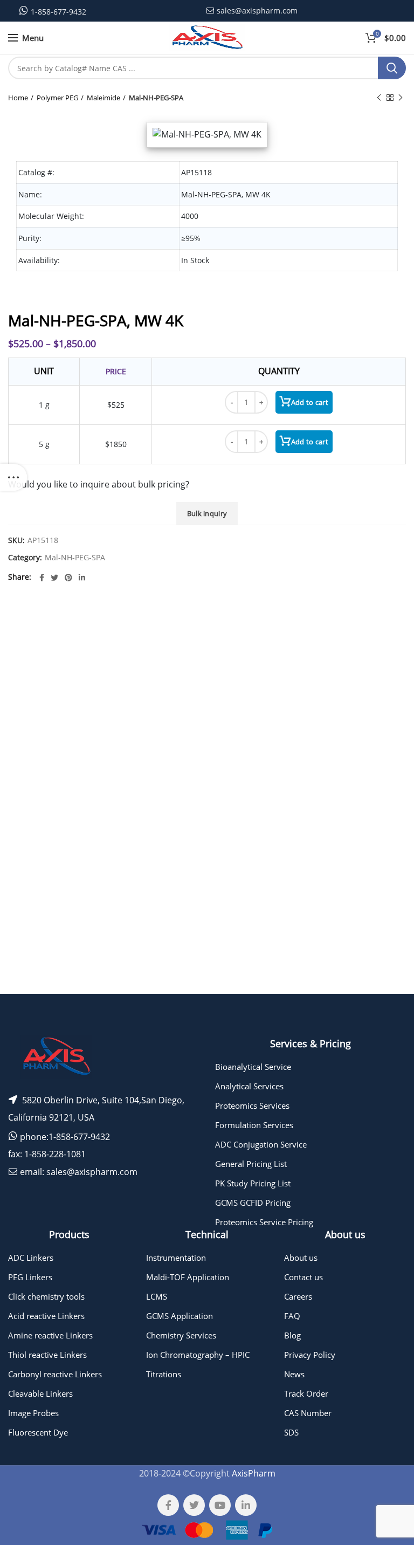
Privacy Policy (309, 1354)
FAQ (292, 1315)
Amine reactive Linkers (50, 1335)
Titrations (163, 1374)
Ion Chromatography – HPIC (198, 1354)
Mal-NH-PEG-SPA (156, 97)
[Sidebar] (13, 477)
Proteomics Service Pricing (264, 1222)
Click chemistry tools (46, 1296)
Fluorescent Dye (38, 1432)
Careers (298, 1296)
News (294, 1374)
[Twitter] (54, 578)
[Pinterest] (68, 578)
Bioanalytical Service (253, 1066)
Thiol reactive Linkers (47, 1354)
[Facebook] (41, 578)
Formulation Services (254, 1125)
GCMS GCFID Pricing (253, 1202)
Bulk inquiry (207, 513)
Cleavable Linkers (40, 1393)
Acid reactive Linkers (46, 1315)
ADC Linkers (30, 1257)
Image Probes (33, 1412)
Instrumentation (176, 1257)
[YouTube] (220, 1505)
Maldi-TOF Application (187, 1277)
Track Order (306, 1393)
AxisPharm (253, 1473)
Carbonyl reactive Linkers (55, 1374)
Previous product (379, 97)
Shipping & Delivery (287, 938)
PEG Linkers (30, 1277)
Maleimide (103, 97)
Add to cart (309, 402)
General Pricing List (251, 1163)
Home (18, 97)
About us (301, 1257)
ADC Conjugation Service (261, 1144)
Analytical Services (249, 1086)
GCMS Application (179, 1315)
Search (392, 68)
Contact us (303, 1277)
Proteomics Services (252, 1105)
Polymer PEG (57, 97)
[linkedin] (81, 578)
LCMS (156, 1296)
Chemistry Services (181, 1335)
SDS (291, 1432)
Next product (400, 97)
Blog (292, 1335)
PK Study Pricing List (253, 1183)
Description (294, 621)
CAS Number (308, 1412)
